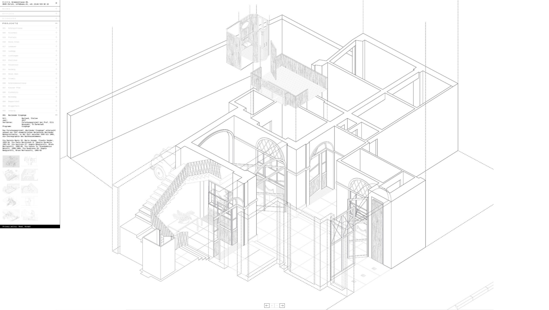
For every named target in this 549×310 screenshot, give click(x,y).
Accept (28, 227)
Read (21, 227)
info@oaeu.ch (22, 4)
